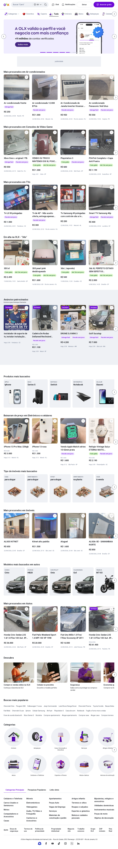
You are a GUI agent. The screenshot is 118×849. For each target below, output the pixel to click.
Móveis (29, 799)
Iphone (28, 711)
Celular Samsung (38, 711)
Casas (6, 821)
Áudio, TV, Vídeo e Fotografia (34, 812)
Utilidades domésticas (104, 805)
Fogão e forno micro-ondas (96, 711)
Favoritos (30, 14)
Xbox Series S (29, 715)
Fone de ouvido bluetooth (13, 715)
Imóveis (68, 14)
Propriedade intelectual (56, 830)
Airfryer (49, 711)
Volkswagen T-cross (34, 706)
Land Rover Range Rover (68, 706)
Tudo (56, 14)
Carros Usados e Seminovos (11, 804)
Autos (81, 14)
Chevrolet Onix (9, 706)
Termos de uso (28, 830)
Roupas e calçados (80, 807)
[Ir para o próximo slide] (115, 97)
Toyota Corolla (98, 706)
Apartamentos (55, 799)
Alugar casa (95, 715)
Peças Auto (54, 803)
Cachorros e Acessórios (31, 819)
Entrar (84, 5)
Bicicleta (39, 715)
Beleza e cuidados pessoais (80, 816)
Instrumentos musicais (104, 810)
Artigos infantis (78, 799)
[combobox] (30, 4)
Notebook (80, 711)
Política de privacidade (39, 830)
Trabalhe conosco (80, 830)
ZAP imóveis (102, 830)
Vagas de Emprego (57, 807)
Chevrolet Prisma (84, 706)
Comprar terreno (107, 715)
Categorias (12, 14)
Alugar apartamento (69, 715)
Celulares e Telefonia (13, 799)
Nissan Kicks (109, 706)
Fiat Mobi (7, 711)
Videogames (31, 807)
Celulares (109, 14)
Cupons (44, 14)
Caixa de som (70, 711)
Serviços (53, 811)
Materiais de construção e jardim (57, 816)
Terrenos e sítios (79, 803)
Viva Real (110, 830)
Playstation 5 (59, 711)
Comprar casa (84, 715)
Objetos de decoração (104, 818)
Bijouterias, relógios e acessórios (104, 800)
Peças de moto (101, 814)
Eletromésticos (33, 803)
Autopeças (94, 14)
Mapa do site (71, 830)
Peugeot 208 (20, 706)
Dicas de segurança (14, 830)
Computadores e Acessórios (11, 815)
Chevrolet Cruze (18, 711)
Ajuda (6, 830)
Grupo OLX (93, 830)
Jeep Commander (50, 706)
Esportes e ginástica (81, 811)
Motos (6, 810)
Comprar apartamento (52, 715)
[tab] (15, 790)
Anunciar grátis (106, 5)
